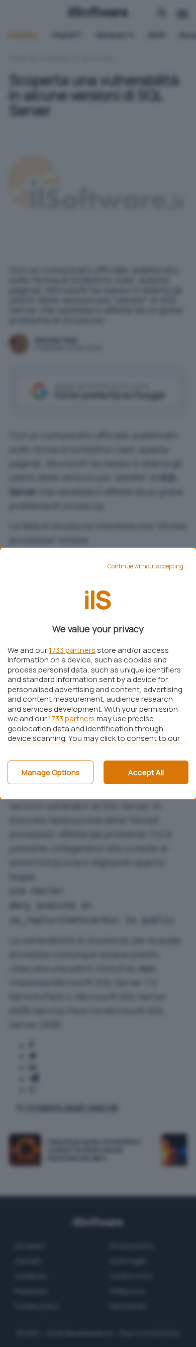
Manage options (51, 772)
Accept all (146, 772)
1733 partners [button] (72, 650)
